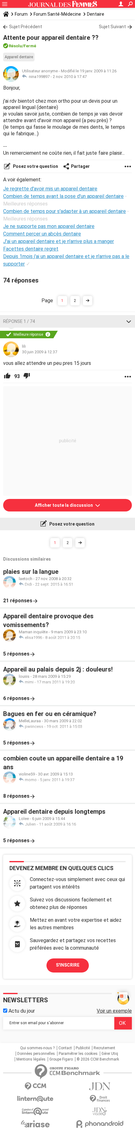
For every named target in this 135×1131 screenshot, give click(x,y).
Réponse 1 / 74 (19, 321)
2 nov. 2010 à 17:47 (70, 76)
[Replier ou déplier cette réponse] (129, 321)
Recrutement (104, 1048)
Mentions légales (31, 1059)
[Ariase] (35, 1123)
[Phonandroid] (100, 1124)
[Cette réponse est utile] (7, 376)
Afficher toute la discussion (64, 505)
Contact (65, 1048)
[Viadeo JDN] (100, 1111)
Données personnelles (36, 1053)
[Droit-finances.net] (100, 1099)
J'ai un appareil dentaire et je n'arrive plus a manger (58, 241)
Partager (80, 166)
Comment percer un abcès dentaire (42, 234)
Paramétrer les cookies (78, 1053)
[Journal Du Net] (100, 1086)
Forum (21, 14)
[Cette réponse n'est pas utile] (27, 376)
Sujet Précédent (25, 26)
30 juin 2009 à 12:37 (39, 352)
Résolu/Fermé (22, 46)
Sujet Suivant (112, 26)
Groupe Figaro (61, 1059)
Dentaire (95, 14)
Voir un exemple (114, 1011)
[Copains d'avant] (35, 1111)
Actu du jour (21, 1011)
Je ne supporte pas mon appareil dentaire (48, 226)
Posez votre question (35, 166)
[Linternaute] (35, 1099)
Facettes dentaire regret (30, 249)
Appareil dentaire (19, 57)
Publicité (83, 1048)
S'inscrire (67, 965)
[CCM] (35, 1086)
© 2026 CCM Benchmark (98, 1059)
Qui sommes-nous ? (37, 1048)
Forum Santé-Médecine (57, 14)
